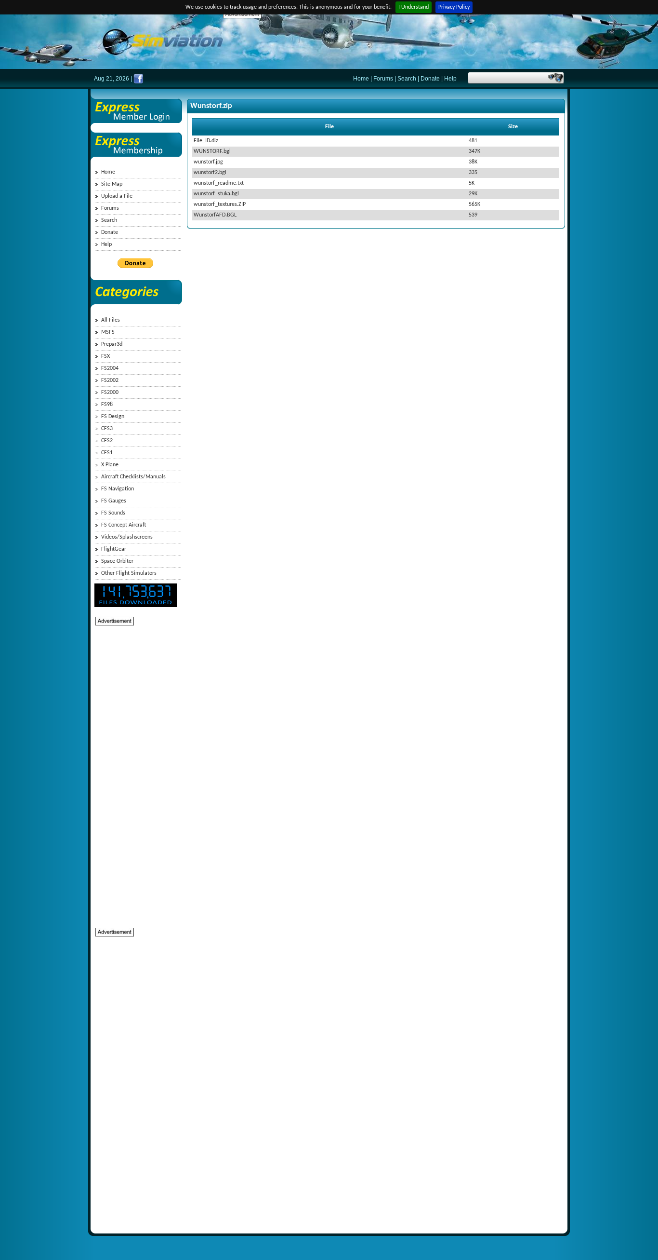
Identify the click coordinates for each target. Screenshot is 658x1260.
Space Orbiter (117, 561)
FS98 (107, 404)
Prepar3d (111, 344)
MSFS (108, 332)
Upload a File (116, 196)
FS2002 (109, 380)
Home (361, 78)
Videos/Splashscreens (127, 537)
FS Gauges (113, 501)
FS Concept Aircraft (123, 525)
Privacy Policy (454, 7)
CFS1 (107, 453)
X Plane (109, 465)
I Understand (413, 7)
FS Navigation (117, 489)
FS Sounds (113, 513)
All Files (110, 320)
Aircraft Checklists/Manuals (133, 477)
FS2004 (109, 368)
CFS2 (107, 441)
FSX (105, 356)
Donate (430, 78)
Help (450, 78)
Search (406, 78)
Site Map (111, 184)
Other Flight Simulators (129, 573)
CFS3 (107, 429)
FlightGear (113, 549)
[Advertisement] (398, 41)
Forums (383, 78)
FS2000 (109, 392)
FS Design (112, 417)
